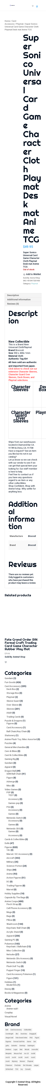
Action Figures (14, 877)
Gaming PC (10, 940)
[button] (32, 274)
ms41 (27, 1057)
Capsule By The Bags (15, 897)
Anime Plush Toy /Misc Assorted (21, 739)
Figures (10, 723)
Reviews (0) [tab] (13, 303)
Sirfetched (9, 1069)
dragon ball (9, 1038)
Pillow (9, 920)
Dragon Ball (10, 771)
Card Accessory (13, 686)
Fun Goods (10, 682)
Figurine (8, 1041)
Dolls (7, 843)
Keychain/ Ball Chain (17, 928)
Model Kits (12, 985)
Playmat (19, 24)
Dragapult (32, 1034)
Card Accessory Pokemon (19, 974)
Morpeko (9, 1053)
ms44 (8, 1061)
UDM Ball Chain (14, 773)
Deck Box (11, 689)
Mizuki (27, 1049)
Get (34, 1041)
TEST (11, 795)
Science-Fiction (14, 866)
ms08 (33, 1053)
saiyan (36, 1065)
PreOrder (18, 1065)
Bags (9, 916)
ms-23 (26, 1053)
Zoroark (27, 1069)
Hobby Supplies (12, 893)
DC (8, 881)
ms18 (8, 1057)
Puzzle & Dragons (13, 720)
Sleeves (10, 709)
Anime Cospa (11, 901)
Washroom (12, 924)
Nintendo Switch (15, 818)
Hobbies (9, 982)
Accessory (13, 799)
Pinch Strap (12, 904)
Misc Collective (14, 950)
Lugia (15, 1049)
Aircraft (10, 858)
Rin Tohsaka (27, 1065)
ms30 (14, 1057)
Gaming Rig (10, 759)
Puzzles (9, 743)
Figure (10, 777)
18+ (8, 850)
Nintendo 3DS (13, 828)
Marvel (10, 889)
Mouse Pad (18, 1053)
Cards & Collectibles (15, 839)
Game (29, 1041)
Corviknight (9, 1034)
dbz (17, 1034)
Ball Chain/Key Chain (17, 731)
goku (7, 1045)
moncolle (35, 1049)
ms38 (20, 1057)
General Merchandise (15, 747)
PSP (9, 792)
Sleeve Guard (13, 701)
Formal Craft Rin (19, 1041)
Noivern (22, 1061)
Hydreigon (31, 1045)
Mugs (9, 912)
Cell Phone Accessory (17, 908)
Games (11, 814)
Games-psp (14, 803)
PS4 (8, 807)
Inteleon (8, 1049)
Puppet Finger (13, 970)
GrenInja (22, 1045)
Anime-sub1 (12, 1008)
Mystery (14, 1061)
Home (7, 21)
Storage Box (13, 693)
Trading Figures (14, 885)
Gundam (9, 678)
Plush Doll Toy (13, 966)
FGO (31, 1038)
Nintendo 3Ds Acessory (18, 958)
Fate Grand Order (21, 1038)
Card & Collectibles (14, 755)
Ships (9, 869)
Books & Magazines (14, 993)
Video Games (11, 789)
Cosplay (9, 1012)
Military (10, 862)
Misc (9, 785)
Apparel (8, 767)
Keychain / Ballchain (16, 946)
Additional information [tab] (19, 299)
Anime (10, 873)
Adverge (11, 781)
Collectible (27, 1030)
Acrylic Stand (13, 932)
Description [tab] (13, 295)
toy (22, 1069)
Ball (7, 1030)
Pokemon (9, 943)
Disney (8, 989)
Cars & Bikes (11, 751)
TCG (16, 1069)
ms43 (33, 1057)
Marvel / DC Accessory (18, 854)
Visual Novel (11, 1016)
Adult (9, 712)
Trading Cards (13, 716)
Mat (21, 1049)
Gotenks (14, 1045)
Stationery (10, 735)
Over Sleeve (12, 705)
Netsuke (11, 954)
